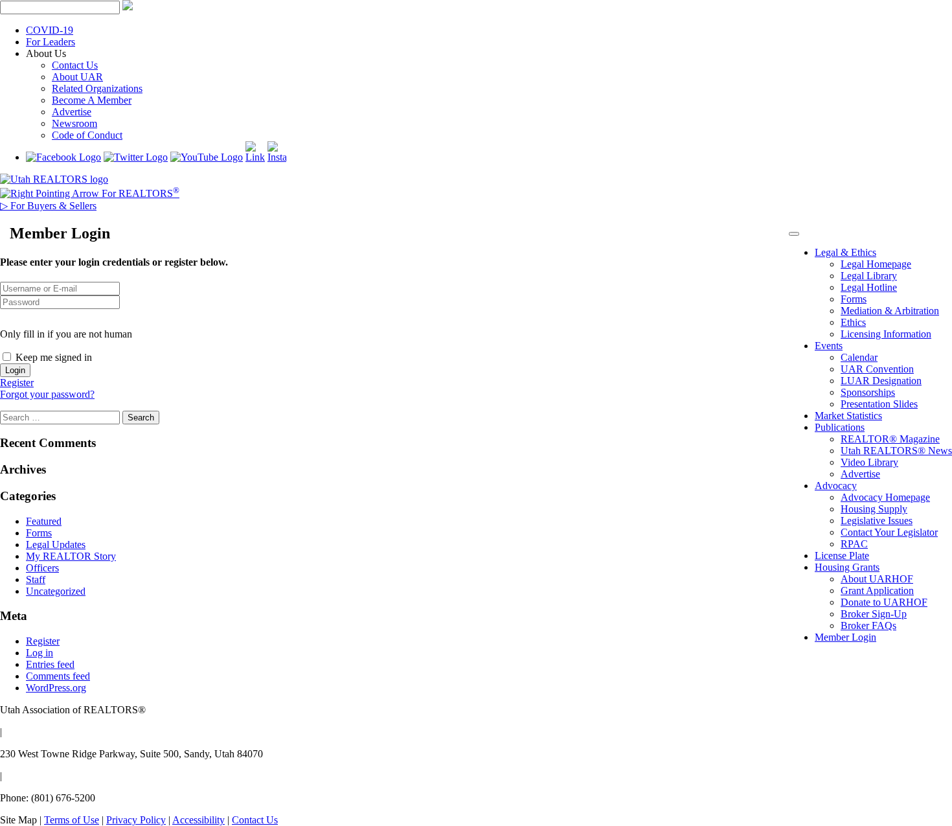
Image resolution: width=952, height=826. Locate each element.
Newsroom (74, 123)
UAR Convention (877, 368)
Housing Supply (874, 508)
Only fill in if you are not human (66, 333)
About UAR (77, 76)
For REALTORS (139, 193)
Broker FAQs (868, 625)
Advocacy (836, 485)
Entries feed (50, 664)
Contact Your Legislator (889, 532)
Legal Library (869, 275)
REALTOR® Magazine (890, 438)
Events (829, 345)
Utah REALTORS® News (896, 450)
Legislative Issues (876, 520)
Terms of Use (71, 819)
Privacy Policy (136, 819)
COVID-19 (49, 30)
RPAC (854, 543)
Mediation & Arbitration (890, 310)
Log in (39, 652)
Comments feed (58, 676)
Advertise (71, 111)
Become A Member (91, 100)
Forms (854, 298)
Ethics (853, 322)
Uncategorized (55, 591)
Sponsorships (868, 392)
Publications (840, 427)
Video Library (869, 462)
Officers (42, 567)
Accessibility (198, 819)
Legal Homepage (876, 264)
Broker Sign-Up (874, 613)
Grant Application (877, 590)
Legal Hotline (869, 287)
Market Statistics (848, 415)
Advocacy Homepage (885, 497)
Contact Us (75, 65)
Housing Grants (847, 567)
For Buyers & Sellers (48, 205)
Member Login (845, 637)
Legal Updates (55, 544)
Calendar (859, 357)
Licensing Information (886, 333)
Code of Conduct (87, 135)
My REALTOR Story (71, 556)
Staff (35, 579)
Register (17, 382)
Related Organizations (97, 88)
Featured (44, 521)
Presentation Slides (879, 403)
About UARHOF (877, 578)
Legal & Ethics (845, 252)
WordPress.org (56, 687)
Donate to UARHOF (884, 602)
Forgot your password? (47, 394)
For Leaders (50, 41)
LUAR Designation (881, 380)
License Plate (842, 555)
